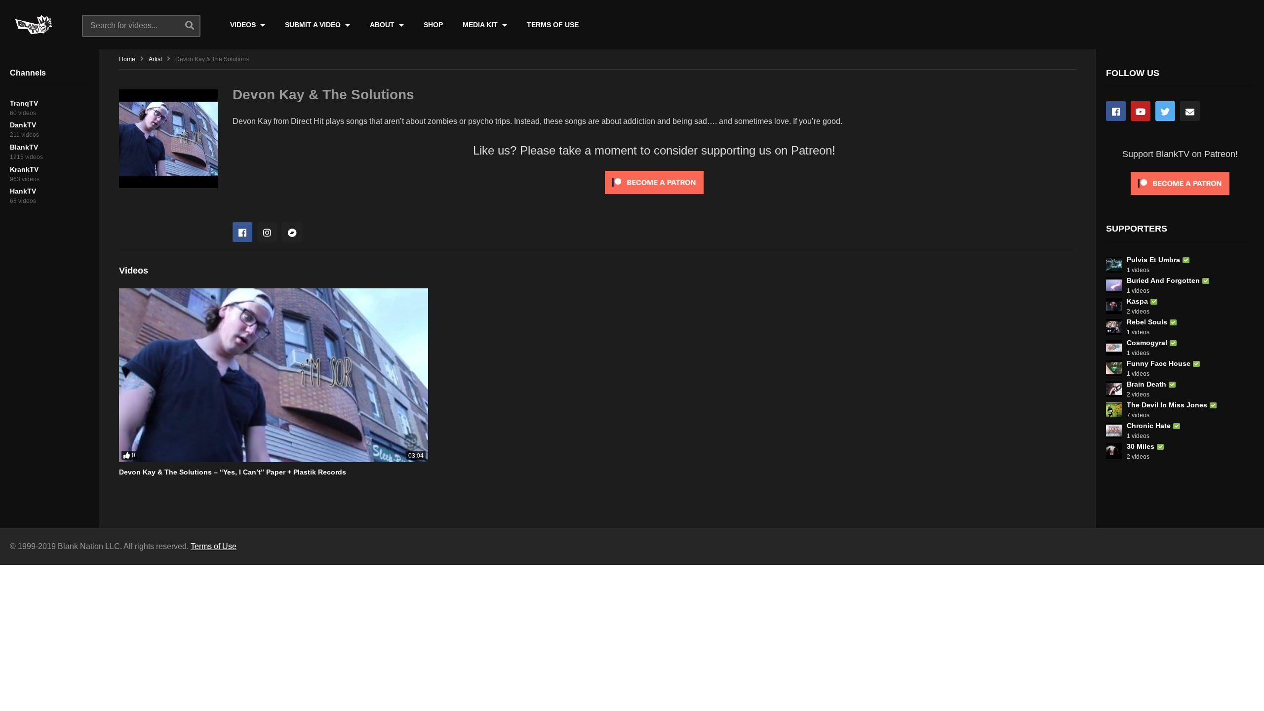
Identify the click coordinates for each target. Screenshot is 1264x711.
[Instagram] (267, 232)
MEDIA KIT (481, 25)
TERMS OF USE (553, 25)
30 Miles (1140, 446)
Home (127, 59)
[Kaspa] (1114, 306)
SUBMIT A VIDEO (314, 25)
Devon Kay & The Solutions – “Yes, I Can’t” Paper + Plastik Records (232, 472)
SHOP (433, 25)
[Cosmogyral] (1114, 348)
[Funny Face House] (1114, 368)
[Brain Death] (1114, 389)
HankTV (23, 191)
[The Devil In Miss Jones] (1114, 410)
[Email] (1190, 111)
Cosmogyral (1147, 343)
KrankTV (24, 169)
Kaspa (1137, 301)
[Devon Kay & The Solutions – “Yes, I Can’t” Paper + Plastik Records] (273, 375)
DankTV (23, 125)
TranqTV (24, 103)
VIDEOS (244, 25)
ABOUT (383, 25)
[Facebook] (242, 232)
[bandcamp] (292, 232)
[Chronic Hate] (1114, 430)
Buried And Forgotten (1163, 280)
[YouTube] (1140, 111)
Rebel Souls (1147, 322)
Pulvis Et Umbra (1153, 260)
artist (155, 59)
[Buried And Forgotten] (1114, 285)
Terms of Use (214, 546)
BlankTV (24, 147)
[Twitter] (1165, 111)
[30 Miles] (1114, 451)
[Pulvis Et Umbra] (1114, 265)
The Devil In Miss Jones (1167, 405)
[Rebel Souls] (1114, 327)
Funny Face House (1158, 363)
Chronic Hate (1149, 426)
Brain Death (1146, 384)
